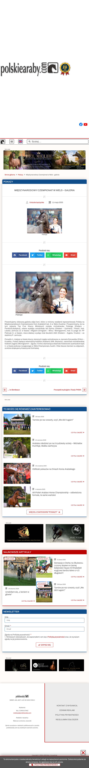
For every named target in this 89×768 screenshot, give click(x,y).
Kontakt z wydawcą (67, 706)
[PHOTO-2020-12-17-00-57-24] (17, 671)
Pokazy (20, 175)
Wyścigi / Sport (43, 558)
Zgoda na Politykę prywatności (17, 635)
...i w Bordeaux (14, 390)
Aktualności (42, 583)
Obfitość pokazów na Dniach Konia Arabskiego (53, 469)
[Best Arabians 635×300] (44, 671)
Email (7, 626)
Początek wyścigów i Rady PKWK (67, 390)
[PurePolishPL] (65, 542)
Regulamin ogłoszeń (67, 720)
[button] (11, 141)
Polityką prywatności (56, 637)
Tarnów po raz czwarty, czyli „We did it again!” (53, 420)
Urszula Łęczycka (36, 202)
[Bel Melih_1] (44, 169)
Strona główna (10, 175)
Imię (6, 617)
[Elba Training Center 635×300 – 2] (24, 542)
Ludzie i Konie (9, 558)
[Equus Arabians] (71, 671)
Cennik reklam (67, 710)
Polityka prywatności (67, 715)
